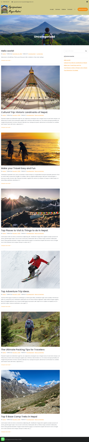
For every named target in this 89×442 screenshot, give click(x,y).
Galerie (64, 9)
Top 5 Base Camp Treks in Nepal (19, 416)
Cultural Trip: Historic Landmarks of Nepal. (24, 112)
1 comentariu (39, 54)
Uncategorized (32, 54)
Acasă (52, 9)
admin (4, 54)
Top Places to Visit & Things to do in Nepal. (24, 230)
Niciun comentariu (39, 115)
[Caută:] (76, 51)
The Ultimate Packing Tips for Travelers (23, 349)
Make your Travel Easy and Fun (18, 168)
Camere (57, 9)
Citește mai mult (5, 60)
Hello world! (7, 50)
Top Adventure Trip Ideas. (15, 291)
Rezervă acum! (83, 9)
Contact (69, 9)
